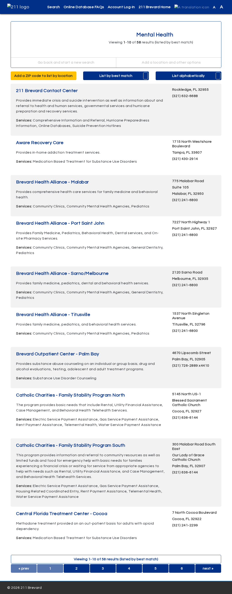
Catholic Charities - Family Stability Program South (70, 445)
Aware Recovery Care (40, 142)
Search (53, 7)
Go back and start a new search (65, 62)
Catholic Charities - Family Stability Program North (70, 395)
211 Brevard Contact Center (47, 90)
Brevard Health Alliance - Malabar (52, 182)
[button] (192, 7)
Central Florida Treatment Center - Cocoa (61, 513)
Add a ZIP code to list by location (43, 76)
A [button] (218, 7)
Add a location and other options (171, 62)
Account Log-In (121, 7)
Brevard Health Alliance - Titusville (53, 314)
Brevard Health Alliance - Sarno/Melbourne (62, 273)
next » (208, 568)
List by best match (115, 76)
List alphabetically (188, 76)
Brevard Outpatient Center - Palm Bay (57, 354)
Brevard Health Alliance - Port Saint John (60, 223)
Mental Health (154, 35)
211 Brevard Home (155, 7)
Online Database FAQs (84, 7)
